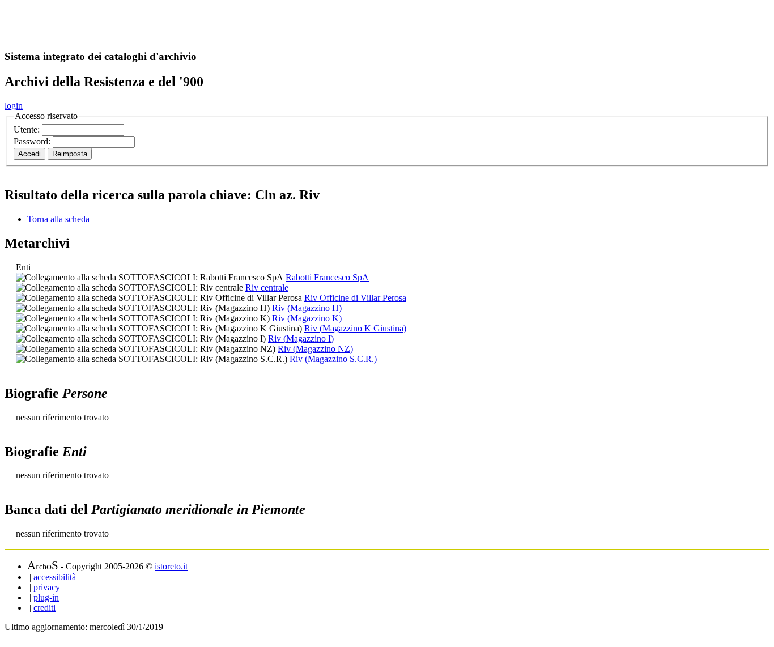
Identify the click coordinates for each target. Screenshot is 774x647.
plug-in (46, 597)
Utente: (28, 129)
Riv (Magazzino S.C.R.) (333, 359)
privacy (46, 587)
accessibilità (54, 577)
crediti (44, 607)
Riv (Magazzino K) (307, 318)
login (14, 105)
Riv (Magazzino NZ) (315, 349)
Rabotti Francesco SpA (327, 277)
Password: (33, 141)
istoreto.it (171, 566)
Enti (23, 267)
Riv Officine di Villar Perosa (355, 298)
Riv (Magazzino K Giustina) (355, 328)
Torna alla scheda (58, 219)
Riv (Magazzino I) (301, 338)
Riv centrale (266, 287)
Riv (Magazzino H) (307, 308)
